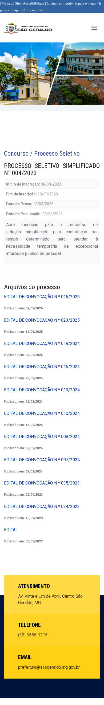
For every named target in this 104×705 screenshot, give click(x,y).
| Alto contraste (32, 10)
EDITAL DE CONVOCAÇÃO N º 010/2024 (42, 413)
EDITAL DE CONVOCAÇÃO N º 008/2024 (42, 436)
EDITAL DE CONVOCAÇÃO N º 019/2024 (42, 343)
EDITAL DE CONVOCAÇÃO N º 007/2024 (42, 459)
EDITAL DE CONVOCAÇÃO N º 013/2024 (42, 389)
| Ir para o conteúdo (59, 3)
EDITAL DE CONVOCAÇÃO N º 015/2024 (42, 366)
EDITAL (11, 529)
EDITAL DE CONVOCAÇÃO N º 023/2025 (42, 320)
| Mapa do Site (10, 3)
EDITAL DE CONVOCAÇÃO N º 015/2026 (42, 296)
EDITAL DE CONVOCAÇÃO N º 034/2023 (42, 506)
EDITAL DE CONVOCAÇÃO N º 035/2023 (42, 483)
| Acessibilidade (33, 3)
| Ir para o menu (85, 3)
